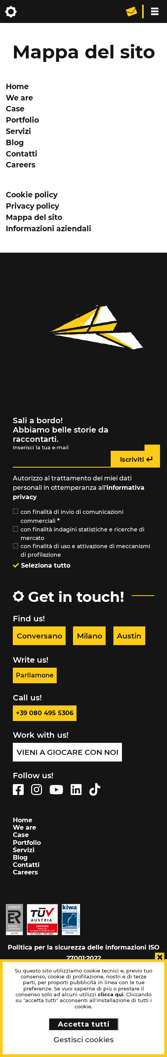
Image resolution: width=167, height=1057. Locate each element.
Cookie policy (31, 194)
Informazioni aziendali (48, 228)
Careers (20, 164)
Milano (89, 635)
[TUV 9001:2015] (42, 919)
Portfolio (22, 120)
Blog (15, 142)
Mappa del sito (34, 217)
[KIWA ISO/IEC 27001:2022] (71, 919)
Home (17, 86)
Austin (129, 635)
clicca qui (111, 994)
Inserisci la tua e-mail (41, 447)
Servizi (18, 131)
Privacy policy (32, 206)
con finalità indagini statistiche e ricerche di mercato (82, 534)
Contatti (21, 153)
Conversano (39, 635)
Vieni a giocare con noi (67, 752)
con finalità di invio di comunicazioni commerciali (72, 516)
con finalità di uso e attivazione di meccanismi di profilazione (85, 550)
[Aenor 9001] (14, 919)
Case (15, 108)
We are (19, 97)
